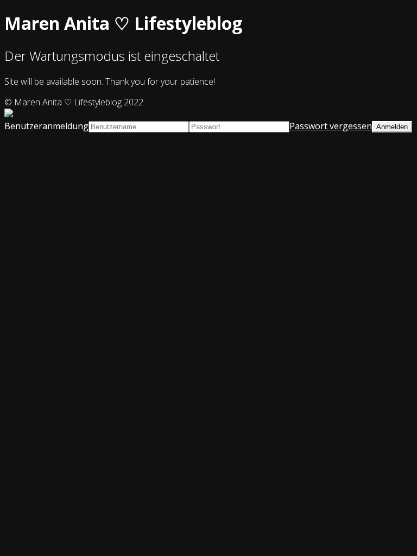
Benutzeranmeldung (46, 126)
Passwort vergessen (330, 126)
